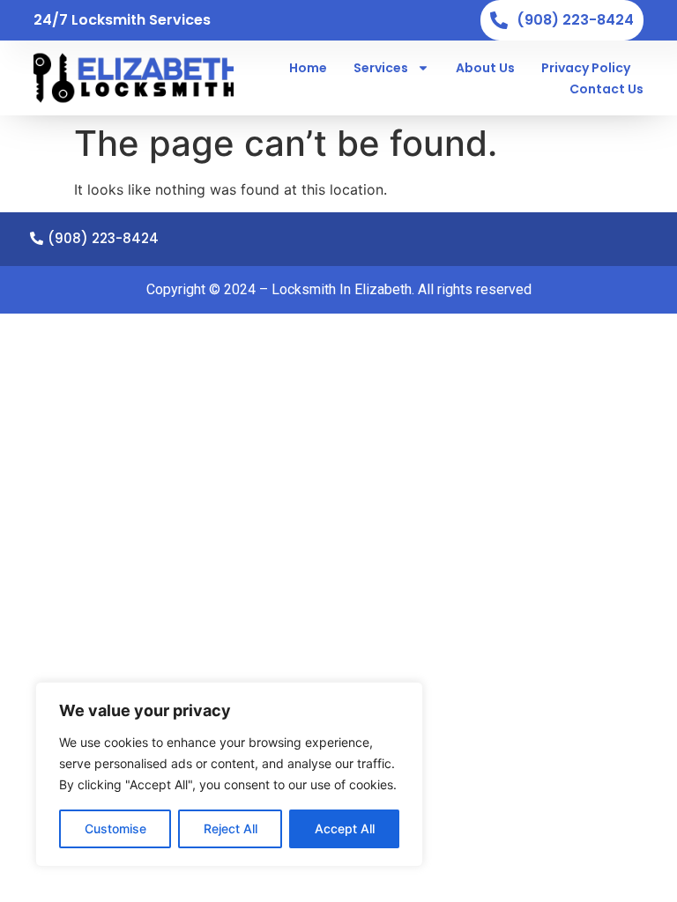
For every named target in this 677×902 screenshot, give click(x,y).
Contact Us (606, 89)
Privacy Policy (585, 68)
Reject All (230, 828)
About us (485, 68)
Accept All (345, 828)
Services (380, 68)
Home (308, 68)
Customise (115, 828)
